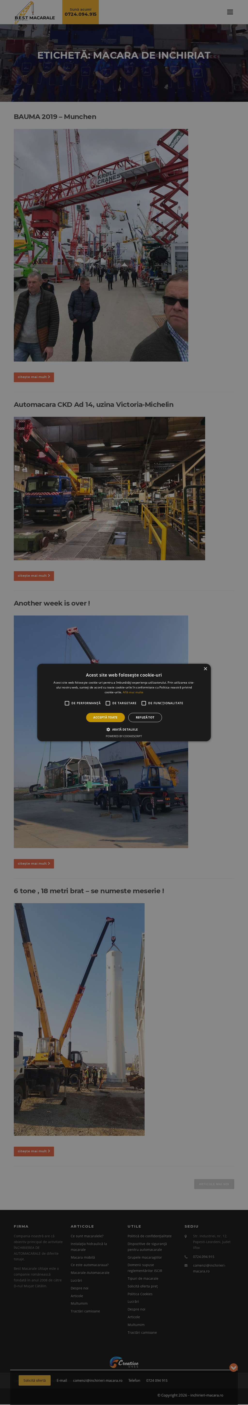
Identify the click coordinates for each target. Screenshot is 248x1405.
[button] (124, 729)
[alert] (124, 702)
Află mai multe (133, 692)
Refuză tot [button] (145, 717)
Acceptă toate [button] (105, 717)
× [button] (205, 669)
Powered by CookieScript (124, 736)
